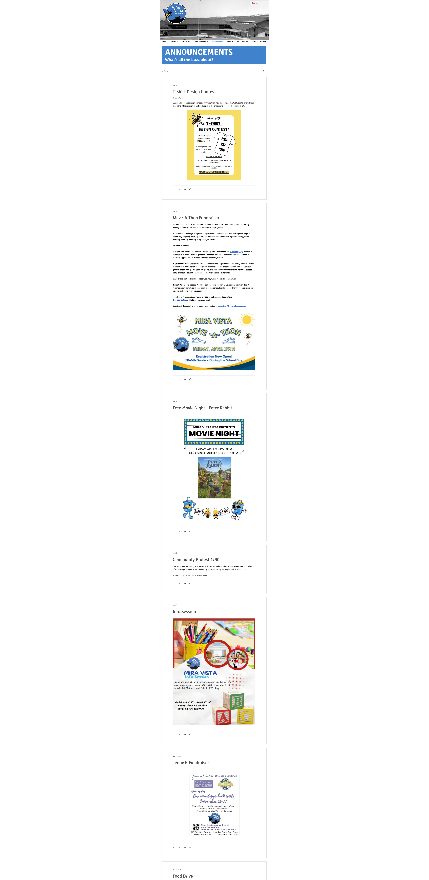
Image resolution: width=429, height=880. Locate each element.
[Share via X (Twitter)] (179, 189)
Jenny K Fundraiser (191, 762)
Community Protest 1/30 (196, 559)
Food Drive (183, 876)
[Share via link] (190, 189)
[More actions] (254, 85)
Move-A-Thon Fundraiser (196, 218)
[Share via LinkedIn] (185, 189)
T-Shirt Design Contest (194, 91)
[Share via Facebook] (174, 189)
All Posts (165, 71)
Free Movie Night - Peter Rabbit (202, 408)
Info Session (184, 611)
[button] (264, 71)
